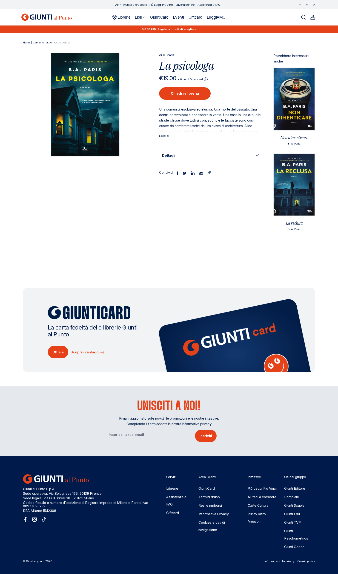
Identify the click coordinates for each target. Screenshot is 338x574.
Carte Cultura (258, 505)
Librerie (172, 488)
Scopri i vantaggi (85, 352)
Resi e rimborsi (210, 505)
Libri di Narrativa (42, 42)
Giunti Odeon (294, 547)
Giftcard (172, 513)
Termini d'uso (209, 497)
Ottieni (58, 352)
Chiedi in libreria (185, 93)
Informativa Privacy (213, 514)
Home (26, 42)
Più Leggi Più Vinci (262, 488)
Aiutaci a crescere (262, 497)
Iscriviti (206, 436)
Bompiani (291, 497)
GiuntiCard (206, 488)
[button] (140, 17)
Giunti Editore (294, 488)
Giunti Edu (292, 514)
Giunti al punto (35, 561)
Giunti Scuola (294, 505)
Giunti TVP (292, 522)
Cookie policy (306, 561)
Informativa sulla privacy (279, 561)
